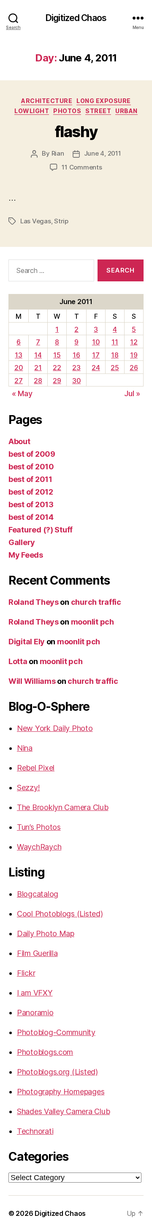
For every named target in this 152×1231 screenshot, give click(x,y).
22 (57, 367)
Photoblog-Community (56, 1032)
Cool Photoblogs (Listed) (60, 913)
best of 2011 (30, 479)
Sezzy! (28, 787)
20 (18, 367)
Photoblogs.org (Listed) (57, 1071)
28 (38, 380)
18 (114, 355)
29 (57, 380)
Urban (126, 110)
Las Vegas (35, 221)
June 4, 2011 (102, 153)
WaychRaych (39, 846)
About (19, 441)
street (98, 110)
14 (37, 355)
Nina (25, 748)
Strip (61, 221)
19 (133, 355)
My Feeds (25, 555)
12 (133, 342)
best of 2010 (31, 466)
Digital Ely (26, 641)
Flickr (26, 973)
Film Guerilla (37, 953)
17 (95, 355)
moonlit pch (92, 621)
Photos (67, 110)
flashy (76, 131)
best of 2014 (31, 517)
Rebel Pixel (35, 767)
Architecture (46, 100)
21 (37, 367)
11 (114, 342)
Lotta (17, 661)
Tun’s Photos (39, 827)
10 (96, 342)
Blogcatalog (37, 893)
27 (18, 380)
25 (115, 367)
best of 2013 (31, 504)
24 (96, 367)
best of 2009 (31, 454)
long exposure (103, 100)
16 (76, 355)
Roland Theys (33, 602)
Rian (58, 153)
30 (76, 380)
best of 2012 (30, 491)
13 (18, 355)
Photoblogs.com (45, 1052)
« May (22, 393)
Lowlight (31, 110)
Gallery (21, 542)
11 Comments (82, 167)
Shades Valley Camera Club (63, 1111)
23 (76, 367)
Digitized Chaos (76, 17)
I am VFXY (35, 992)
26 (134, 367)
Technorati (35, 1131)
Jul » (132, 393)
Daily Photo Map (45, 933)
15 (56, 355)
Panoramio (35, 1012)
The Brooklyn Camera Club (63, 807)
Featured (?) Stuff (40, 529)
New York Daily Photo (55, 728)
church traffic (96, 602)
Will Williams (32, 681)
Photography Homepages (60, 1091)
